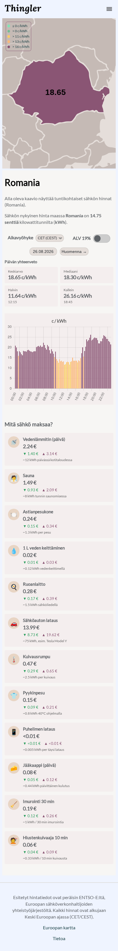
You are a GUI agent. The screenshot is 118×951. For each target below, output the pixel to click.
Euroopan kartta (59, 927)
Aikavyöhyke (20, 237)
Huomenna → (74, 251)
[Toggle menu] (109, 9)
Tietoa (59, 938)
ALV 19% (82, 238)
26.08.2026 (43, 251)
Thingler (23, 8)
